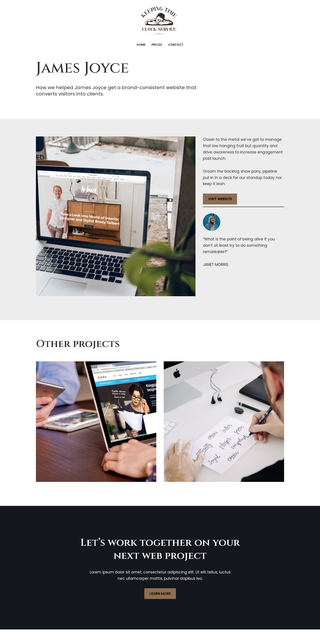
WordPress (82, 635)
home (141, 45)
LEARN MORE (160, 593)
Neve (40, 635)
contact (176, 45)
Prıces (157, 45)
